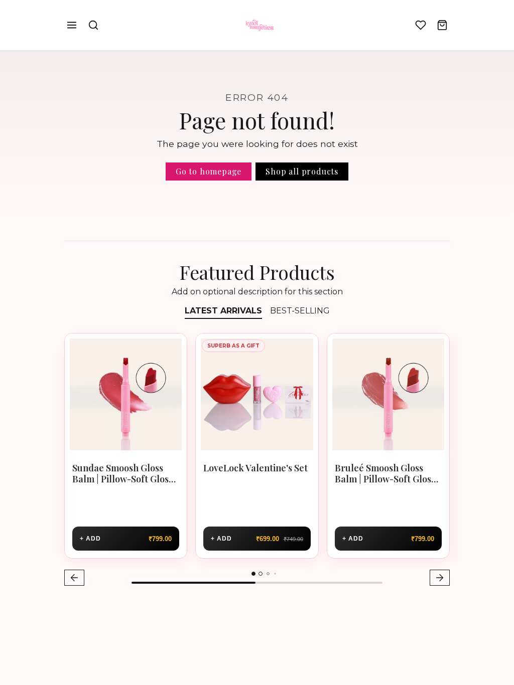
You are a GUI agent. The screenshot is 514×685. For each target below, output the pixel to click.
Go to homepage (208, 171)
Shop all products (302, 171)
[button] (72, 25)
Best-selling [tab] (300, 310)
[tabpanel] (257, 461)
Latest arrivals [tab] (223, 310)
